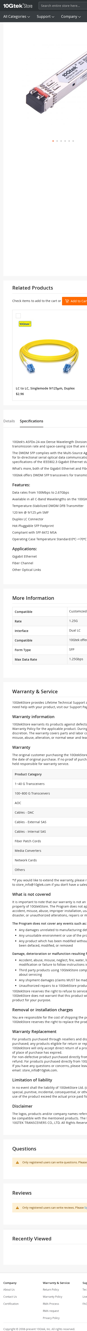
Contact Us (10, 1296)
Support (44, 16)
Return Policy (51, 1289)
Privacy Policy (51, 1318)
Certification (11, 1303)
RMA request (51, 1311)
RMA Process (51, 1303)
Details (9, 421)
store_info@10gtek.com (33, 884)
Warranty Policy (52, 1296)
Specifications (31, 421)
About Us (9, 1289)
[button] (53, 141)
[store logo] (17, 5)
